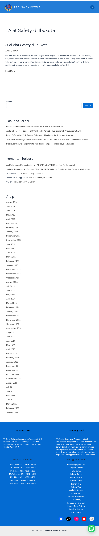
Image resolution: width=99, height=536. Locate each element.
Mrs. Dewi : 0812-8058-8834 (22, 480)
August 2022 (11, 383)
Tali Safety (76, 500)
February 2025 (12, 261)
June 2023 (10, 341)
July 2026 (10, 206)
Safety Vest (76, 487)
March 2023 (11, 353)
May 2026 (10, 215)
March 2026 (11, 223)
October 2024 (12, 278)
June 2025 (10, 244)
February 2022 (12, 408)
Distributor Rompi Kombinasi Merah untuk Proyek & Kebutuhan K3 (34, 126)
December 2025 (13, 236)
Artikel (8, 51)
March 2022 (11, 404)
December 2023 (13, 316)
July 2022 (10, 387)
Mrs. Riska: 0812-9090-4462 (22, 477)
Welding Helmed (76, 509)
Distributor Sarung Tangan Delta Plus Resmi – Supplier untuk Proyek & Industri (40, 144)
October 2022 (12, 374)
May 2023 (10, 345)
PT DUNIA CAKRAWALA (27, 7)
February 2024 (12, 307)
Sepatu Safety (76, 468)
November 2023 (13, 320)
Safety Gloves (76, 474)
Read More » (10, 71)
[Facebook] (61, 519)
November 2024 (13, 274)
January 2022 (12, 412)
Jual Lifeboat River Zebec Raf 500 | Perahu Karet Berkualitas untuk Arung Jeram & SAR (43, 131)
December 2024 (13, 269)
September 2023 (14, 328)
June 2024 (11, 290)
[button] (91, 528)
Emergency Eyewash (76, 503)
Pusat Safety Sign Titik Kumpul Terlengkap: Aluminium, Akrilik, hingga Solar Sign (40, 135)
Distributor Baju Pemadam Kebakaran (74, 169)
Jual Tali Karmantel (67, 165)
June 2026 (10, 211)
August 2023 (12, 332)
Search (9, 101)
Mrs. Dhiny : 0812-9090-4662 (23, 464)
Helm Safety (76, 471)
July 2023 (10, 337)
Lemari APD (76, 484)
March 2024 (11, 303)
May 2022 (10, 395)
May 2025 (10, 248)
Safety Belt (76, 493)
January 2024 (12, 311)
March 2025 (11, 257)
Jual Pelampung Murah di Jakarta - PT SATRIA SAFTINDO (30, 165)
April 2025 (10, 252)
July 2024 (10, 286)
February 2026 (12, 227)
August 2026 (12, 202)
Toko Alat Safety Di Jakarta (31, 173)
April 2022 (10, 400)
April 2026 (10, 219)
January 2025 (12, 265)
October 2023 (12, 324)
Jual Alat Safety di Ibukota (26, 45)
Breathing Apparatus (76, 464)
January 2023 (12, 362)
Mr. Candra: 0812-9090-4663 (23, 468)
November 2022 (13, 370)
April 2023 (10, 349)
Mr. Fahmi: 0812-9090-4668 (22, 471)
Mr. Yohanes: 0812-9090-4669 (22, 474)
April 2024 (10, 299)
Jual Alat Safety (76, 490)
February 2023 (12, 358)
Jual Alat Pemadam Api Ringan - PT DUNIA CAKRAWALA (30, 169)
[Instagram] (76, 519)
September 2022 (13, 379)
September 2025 (14, 240)
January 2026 (12, 232)
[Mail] (91, 519)
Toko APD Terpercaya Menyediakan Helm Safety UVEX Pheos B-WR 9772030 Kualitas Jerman (47, 139)
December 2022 (13, 366)
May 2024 (10, 295)
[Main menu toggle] (92, 7)
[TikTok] (68, 519)
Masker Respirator (76, 496)
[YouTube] (84, 519)
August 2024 (12, 282)
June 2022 (10, 391)
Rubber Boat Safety (76, 506)
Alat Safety (76, 512)
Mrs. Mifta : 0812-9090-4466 (23, 484)
